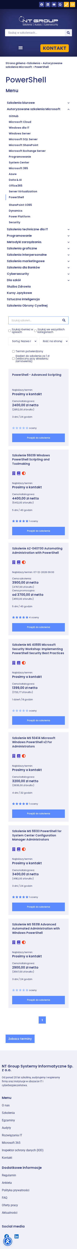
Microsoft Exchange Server (27, 151)
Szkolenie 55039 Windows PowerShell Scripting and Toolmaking (31, 459)
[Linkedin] (47, 4)
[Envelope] (72, 4)
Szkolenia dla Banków (23, 267)
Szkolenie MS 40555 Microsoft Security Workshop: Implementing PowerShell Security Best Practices (38, 649)
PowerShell (42, 67)
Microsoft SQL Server (23, 139)
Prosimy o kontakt (27, 394)
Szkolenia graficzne (22, 248)
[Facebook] (41, 4)
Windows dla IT (19, 128)
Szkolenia (33, 63)
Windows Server (20, 133)
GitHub (14, 116)
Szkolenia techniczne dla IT (27, 229)
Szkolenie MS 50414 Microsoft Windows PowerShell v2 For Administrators (33, 742)
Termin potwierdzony (29, 351)
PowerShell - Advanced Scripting (36, 375)
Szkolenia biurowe (21, 103)
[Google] (60, 4)
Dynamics (15, 211)
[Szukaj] (68, 32)
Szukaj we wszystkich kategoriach (51, 330)
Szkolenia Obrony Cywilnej (27, 305)
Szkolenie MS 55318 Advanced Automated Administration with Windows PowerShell (36, 928)
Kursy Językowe (19, 293)
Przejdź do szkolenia (38, 437)
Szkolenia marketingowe (26, 261)
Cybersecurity (18, 274)
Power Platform (19, 216)
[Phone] (66, 4)
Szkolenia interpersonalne (27, 255)
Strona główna (15, 63)
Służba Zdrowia (19, 286)
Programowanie (20, 157)
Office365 (15, 186)
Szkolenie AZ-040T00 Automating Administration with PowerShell (37, 550)
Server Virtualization (23, 191)
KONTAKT (54, 48)
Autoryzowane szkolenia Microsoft (33, 109)
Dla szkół (14, 280)
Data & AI (15, 180)
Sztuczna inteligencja (23, 299)
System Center (19, 162)
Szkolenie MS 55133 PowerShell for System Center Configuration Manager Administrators (36, 835)
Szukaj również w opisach (22, 330)
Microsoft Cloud (20, 122)
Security (14, 222)
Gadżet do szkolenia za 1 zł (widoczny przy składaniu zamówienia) (33, 358)
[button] (20, 47)
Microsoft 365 (18, 168)
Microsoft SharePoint (23, 145)
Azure (13, 174)
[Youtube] (54, 4)
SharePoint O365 (20, 205)
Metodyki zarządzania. (24, 242)
